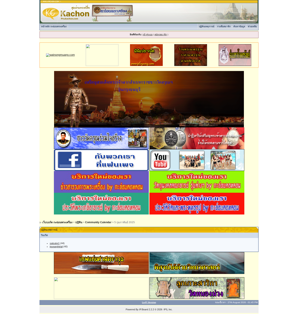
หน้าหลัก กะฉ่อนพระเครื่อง (54, 26)
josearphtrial (56, 246)
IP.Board (143, 309)
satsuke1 (55, 243)
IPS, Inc (168, 309)
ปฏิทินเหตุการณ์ (206, 26)
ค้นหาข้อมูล (239, 26)
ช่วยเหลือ (252, 26)
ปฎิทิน (78, 222)
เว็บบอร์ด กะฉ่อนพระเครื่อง (57, 222)
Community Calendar (98, 222)
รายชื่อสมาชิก (224, 26)
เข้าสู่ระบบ (147, 34)
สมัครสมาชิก (160, 34)
